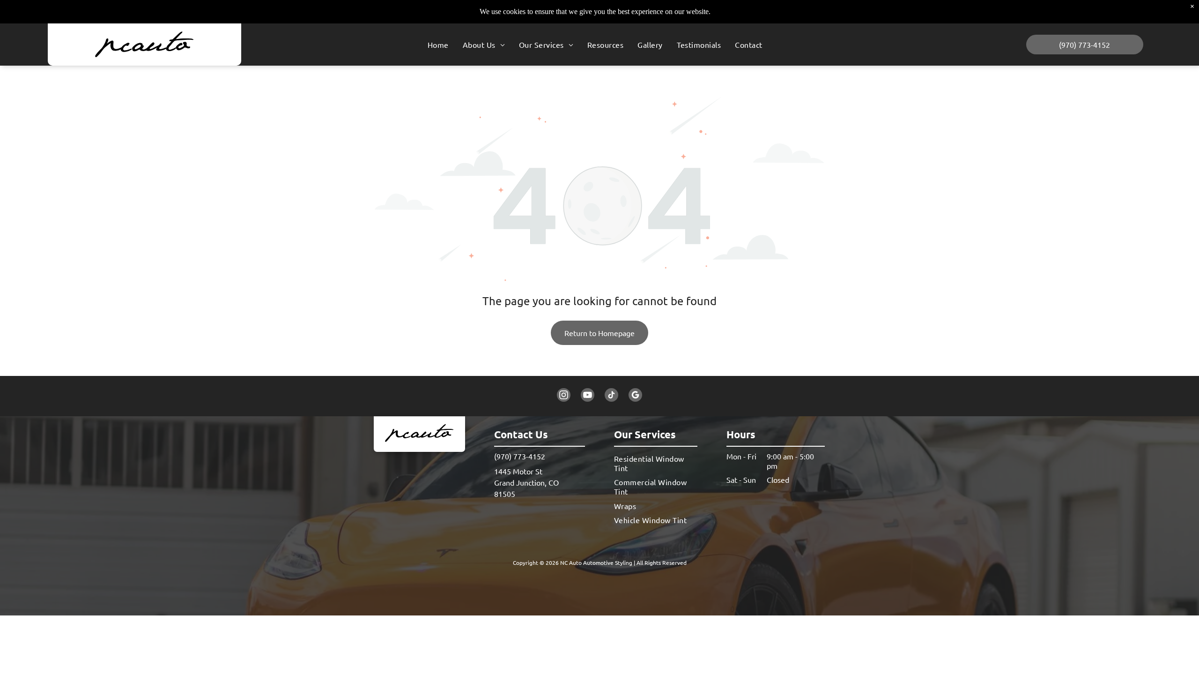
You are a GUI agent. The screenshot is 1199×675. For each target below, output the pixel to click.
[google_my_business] (635, 396)
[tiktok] (611, 396)
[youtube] (587, 396)
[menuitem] (438, 45)
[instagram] (563, 396)
